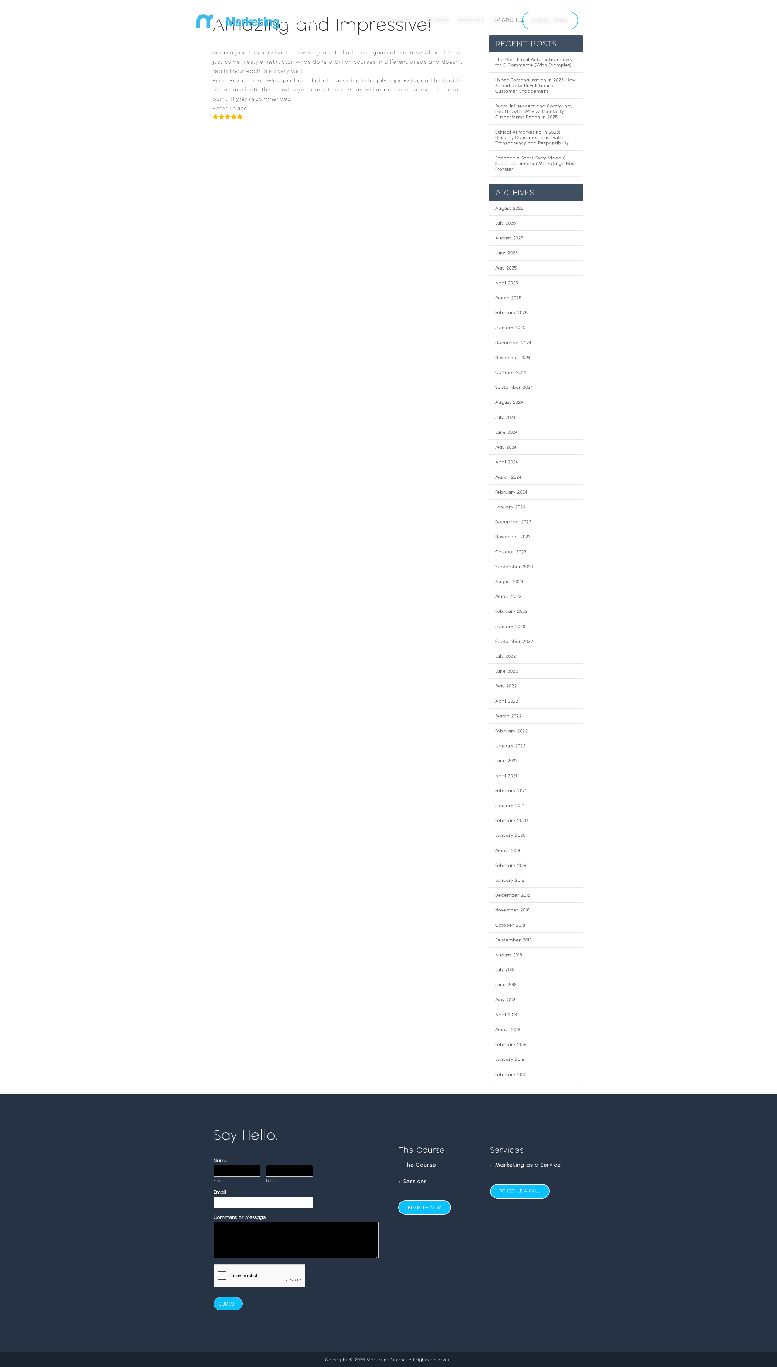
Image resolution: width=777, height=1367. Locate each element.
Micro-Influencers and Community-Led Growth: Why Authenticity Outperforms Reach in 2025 (535, 111)
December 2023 (513, 521)
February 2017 (510, 1074)
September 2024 (514, 387)
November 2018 (512, 909)
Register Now (424, 1207)
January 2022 (510, 745)
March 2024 (508, 477)
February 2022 (511, 730)
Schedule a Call (520, 1191)
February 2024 (511, 492)
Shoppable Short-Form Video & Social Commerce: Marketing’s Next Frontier (535, 163)
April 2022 (507, 701)
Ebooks (503, 20)
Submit (228, 1304)
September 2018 (513, 940)
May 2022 (506, 686)
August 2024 (509, 402)
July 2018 (505, 969)
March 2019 (508, 850)
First (218, 1180)
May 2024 (506, 447)
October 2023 (510, 551)
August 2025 (509, 238)
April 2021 (506, 775)
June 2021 (506, 760)
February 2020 (511, 820)
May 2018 (505, 999)
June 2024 (506, 432)
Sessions (415, 1181)
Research (471, 20)
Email (221, 1192)
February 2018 (511, 1044)
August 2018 (508, 954)
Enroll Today (550, 20)
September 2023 (514, 566)
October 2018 (510, 925)
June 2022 (506, 671)
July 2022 (505, 656)
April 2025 (506, 282)
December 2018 (513, 895)
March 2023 (508, 596)
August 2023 (509, 581)
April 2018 (506, 1014)
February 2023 (511, 611)
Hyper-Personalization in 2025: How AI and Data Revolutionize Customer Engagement (535, 85)
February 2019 (511, 865)
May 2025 (506, 268)
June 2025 (506, 252)
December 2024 (513, 342)
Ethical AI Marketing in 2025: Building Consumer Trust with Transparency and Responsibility (532, 137)
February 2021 (511, 790)
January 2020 (510, 835)
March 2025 (508, 297)
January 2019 (509, 880)
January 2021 (509, 805)
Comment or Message (241, 1217)
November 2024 (513, 357)
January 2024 (510, 506)
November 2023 (513, 536)
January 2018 (509, 1059)
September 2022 (514, 641)
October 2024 (511, 372)
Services (437, 20)
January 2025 (510, 327)
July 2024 (505, 417)
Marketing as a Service (528, 1165)
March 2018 (508, 1029)
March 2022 (508, 716)
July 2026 (505, 223)
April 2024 (506, 462)
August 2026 (509, 208)
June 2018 (506, 984)
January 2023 (510, 626)
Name (222, 1160)
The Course (394, 20)
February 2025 (511, 312)
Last (270, 1180)
